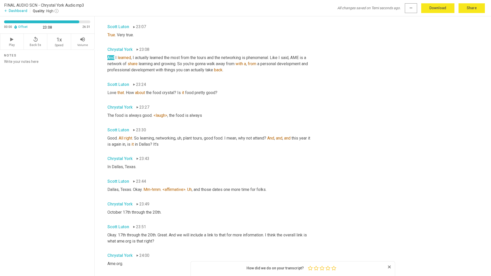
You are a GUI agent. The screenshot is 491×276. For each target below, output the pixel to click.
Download (437, 8)
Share (472, 8)
